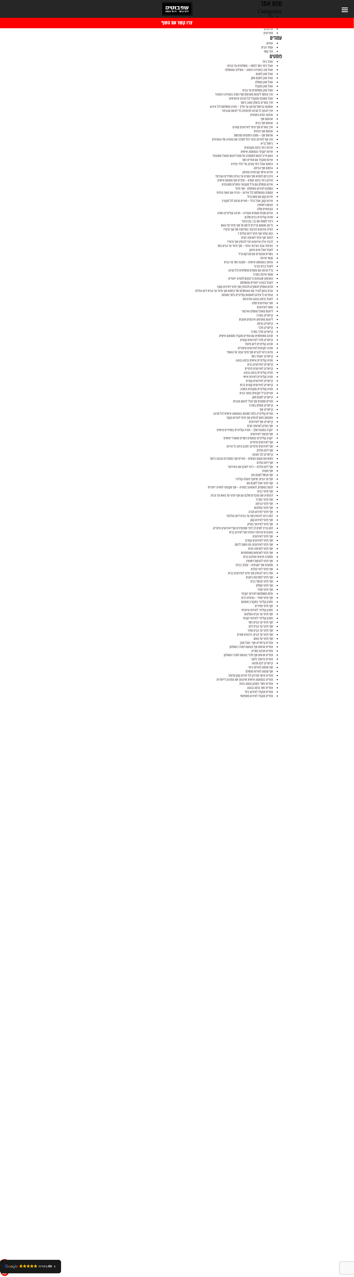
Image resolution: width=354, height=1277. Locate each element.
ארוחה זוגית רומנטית (261, 115)
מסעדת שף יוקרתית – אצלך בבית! (254, 565)
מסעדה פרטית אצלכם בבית (258, 557)
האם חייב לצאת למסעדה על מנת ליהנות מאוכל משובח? (242, 156)
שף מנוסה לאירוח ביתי (260, 667)
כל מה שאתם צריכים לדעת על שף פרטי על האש (247, 225)
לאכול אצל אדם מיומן (261, 250)
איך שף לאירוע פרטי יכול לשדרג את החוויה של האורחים (242, 140)
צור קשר (268, 52)
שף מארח (267, 471)
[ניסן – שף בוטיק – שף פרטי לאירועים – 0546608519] (177, 9)
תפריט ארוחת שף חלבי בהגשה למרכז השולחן (248, 655)
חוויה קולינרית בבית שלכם (259, 217)
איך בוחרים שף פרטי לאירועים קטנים (253, 127)
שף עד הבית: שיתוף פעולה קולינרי (254, 479)
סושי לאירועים (265, 307)
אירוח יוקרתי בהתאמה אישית (257, 152)
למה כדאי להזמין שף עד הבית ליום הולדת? (249, 516)
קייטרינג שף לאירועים (261, 422)
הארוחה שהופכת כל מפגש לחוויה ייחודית (250, 279)
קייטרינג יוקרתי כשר (262, 356)
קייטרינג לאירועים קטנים (259, 381)
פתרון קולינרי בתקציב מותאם (257, 602)
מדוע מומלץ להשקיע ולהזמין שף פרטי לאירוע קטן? (245, 287)
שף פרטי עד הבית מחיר (260, 631)
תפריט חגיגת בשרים (262, 651)
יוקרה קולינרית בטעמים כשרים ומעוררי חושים (248, 438)
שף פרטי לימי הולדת (262, 569)
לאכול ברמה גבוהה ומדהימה (258, 299)
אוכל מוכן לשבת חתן (262, 78)
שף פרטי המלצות (263, 508)
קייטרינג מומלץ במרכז (261, 406)
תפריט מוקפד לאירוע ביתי (259, 692)
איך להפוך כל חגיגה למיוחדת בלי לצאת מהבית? (247, 111)
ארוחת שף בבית (264, 123)
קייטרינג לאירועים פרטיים (259, 369)
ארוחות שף (267, 119)
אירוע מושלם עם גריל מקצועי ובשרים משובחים (247, 185)
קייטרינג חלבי (265, 328)
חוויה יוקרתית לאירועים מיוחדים (255, 348)
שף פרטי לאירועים (263, 536)
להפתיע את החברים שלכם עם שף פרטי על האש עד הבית (242, 496)
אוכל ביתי (267, 62)
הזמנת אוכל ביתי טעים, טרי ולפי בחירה (252, 164)
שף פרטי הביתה (264, 504)
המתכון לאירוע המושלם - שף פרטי (254, 189)
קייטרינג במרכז (264, 315)
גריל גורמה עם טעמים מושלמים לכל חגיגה (250, 270)
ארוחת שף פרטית (263, 131)
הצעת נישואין (265, 205)
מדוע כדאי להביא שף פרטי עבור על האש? (250, 352)
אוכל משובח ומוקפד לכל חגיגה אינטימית (251, 99)
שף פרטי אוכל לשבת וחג (259, 483)
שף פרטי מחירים (264, 606)
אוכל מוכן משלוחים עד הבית (257, 90)
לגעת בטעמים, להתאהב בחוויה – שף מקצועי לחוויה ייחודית (240, 487)
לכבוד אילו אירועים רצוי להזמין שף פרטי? (250, 242)
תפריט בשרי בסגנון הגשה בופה (256, 684)
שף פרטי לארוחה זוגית (260, 549)
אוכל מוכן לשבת (264, 74)
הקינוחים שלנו (265, 209)
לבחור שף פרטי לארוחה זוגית (257, 238)
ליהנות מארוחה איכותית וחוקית (256, 320)
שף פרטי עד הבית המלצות (258, 614)
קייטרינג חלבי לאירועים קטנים (256, 340)
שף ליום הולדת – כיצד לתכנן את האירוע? (250, 467)
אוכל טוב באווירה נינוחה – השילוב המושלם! (249, 70)
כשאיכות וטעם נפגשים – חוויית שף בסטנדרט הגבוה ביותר (241, 459)
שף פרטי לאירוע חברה (260, 512)
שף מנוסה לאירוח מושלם (259, 671)
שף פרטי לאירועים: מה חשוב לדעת (254, 545)
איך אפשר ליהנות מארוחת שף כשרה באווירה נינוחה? (244, 94)
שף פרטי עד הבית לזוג (260, 626)
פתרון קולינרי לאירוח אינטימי (257, 610)
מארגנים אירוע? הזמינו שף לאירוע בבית (251, 532)
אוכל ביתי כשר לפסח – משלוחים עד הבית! (250, 66)
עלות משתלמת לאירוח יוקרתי (257, 594)
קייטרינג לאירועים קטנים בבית (256, 385)
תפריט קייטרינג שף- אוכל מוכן (256, 643)
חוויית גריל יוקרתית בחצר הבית (256, 393)
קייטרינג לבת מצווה (262, 663)
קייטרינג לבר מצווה (262, 455)
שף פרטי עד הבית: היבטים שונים (255, 635)
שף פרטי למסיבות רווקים (259, 577)
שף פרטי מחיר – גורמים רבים (257, 598)
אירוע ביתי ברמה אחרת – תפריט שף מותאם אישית (245, 180)
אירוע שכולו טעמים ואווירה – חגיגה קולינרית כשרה (245, 213)
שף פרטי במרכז (264, 500)
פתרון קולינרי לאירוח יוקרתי (258, 618)
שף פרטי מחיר (265, 590)
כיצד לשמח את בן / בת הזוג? (257, 221)
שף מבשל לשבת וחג (262, 475)
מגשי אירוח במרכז (263, 275)
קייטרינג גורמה (265, 324)
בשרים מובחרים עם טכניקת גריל (255, 254)
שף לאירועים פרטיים (261, 442)
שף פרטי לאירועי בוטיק (260, 524)
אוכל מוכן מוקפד (264, 86)
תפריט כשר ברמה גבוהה (260, 688)
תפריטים (268, 33)
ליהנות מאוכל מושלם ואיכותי (257, 311)
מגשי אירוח (266, 258)
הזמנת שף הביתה (263, 168)
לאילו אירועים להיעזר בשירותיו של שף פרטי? (248, 230)
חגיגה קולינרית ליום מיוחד (259, 344)
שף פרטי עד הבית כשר (260, 622)
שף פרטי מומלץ (264, 586)
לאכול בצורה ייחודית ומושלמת (256, 283)
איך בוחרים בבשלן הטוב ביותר (257, 103)
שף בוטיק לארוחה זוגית (260, 426)
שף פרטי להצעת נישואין (259, 561)
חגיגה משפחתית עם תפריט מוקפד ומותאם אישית (246, 336)
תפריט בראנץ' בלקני (262, 659)
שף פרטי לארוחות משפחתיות (257, 553)
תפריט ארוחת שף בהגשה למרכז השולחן (251, 647)
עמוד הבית (267, 47)
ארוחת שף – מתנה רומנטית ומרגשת (253, 135)
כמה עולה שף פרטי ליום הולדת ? (255, 234)
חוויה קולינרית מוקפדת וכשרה (256, 389)
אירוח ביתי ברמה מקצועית (258, 148)
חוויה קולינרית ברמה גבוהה (258, 373)
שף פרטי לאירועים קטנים (259, 541)
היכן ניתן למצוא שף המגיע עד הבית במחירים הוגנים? (244, 176)
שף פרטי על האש (263, 639)
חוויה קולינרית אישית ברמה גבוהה (254, 360)
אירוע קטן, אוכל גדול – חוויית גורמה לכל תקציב (247, 201)
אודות (269, 43)
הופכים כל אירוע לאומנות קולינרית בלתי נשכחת (247, 295)
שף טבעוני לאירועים (262, 434)
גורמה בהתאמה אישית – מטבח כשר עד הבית (248, 262)
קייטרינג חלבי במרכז (262, 332)
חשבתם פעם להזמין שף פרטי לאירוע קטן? (249, 418)
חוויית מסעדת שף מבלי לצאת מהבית (253, 401)
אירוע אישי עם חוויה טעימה (257, 172)
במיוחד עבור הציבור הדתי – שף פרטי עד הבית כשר (245, 246)
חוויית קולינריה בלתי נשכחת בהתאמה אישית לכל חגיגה (243, 414)
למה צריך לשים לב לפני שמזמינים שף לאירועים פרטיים (243, 528)
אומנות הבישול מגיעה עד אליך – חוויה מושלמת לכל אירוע (241, 107)
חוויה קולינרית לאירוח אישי (258, 377)
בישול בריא (267, 144)
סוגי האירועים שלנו (262, 303)
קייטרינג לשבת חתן (262, 397)
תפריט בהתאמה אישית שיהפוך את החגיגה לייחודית (245, 680)
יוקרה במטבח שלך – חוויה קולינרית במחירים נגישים (245, 430)
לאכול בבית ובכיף (263, 266)
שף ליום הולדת (265, 451)
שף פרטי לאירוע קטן (261, 520)
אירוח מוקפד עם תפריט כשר (257, 160)
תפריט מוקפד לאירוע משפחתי (256, 696)
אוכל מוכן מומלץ (264, 82)
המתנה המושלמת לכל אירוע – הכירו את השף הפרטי (244, 193)
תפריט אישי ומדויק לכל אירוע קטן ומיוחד (250, 676)
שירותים (268, 29)
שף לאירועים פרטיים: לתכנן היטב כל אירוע (250, 446)
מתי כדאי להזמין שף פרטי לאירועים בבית (250, 573)
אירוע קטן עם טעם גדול (260, 197)
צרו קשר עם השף (176, 23)
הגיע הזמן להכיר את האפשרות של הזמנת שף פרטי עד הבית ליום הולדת (234, 291)
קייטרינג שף (266, 410)
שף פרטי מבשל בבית (261, 581)
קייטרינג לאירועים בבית (260, 365)
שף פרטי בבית (265, 491)
